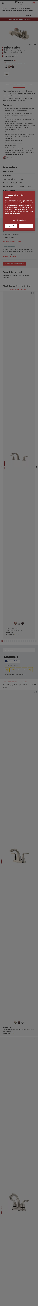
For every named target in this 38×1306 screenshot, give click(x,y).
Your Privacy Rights (19, 220)
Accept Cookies (26, 226)
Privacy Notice (15, 214)
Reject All (11, 226)
